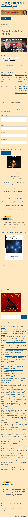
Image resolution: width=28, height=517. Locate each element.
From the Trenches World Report (12, 4)
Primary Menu (6, 18)
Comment (5, 115)
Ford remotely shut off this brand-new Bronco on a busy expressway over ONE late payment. (13, 429)
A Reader (19, 65)
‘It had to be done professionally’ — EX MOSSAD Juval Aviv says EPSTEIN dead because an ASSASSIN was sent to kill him (14, 411)
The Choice (9, 408)
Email (3, 132)
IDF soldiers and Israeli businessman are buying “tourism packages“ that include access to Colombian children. (13, 361)
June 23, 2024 (9, 24)
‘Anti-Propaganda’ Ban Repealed (14, 205)
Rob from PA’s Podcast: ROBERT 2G (14, 191)
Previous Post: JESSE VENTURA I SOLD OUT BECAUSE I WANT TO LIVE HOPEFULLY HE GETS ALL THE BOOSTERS (7, 79)
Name (3, 125)
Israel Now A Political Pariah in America (15, 377)
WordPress (12, 508)
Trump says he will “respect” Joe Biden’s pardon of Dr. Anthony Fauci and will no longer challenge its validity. (13, 446)
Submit (24, 317)
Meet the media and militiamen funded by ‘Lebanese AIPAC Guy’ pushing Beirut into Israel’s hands (13, 380)
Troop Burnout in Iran (10, 364)
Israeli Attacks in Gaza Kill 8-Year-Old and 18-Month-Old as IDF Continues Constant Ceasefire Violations (13, 441)
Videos (9, 26)
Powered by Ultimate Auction (20, 516)
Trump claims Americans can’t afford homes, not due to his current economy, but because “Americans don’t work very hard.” (13, 338)
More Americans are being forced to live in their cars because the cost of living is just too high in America (13, 385)
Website (4, 139)
